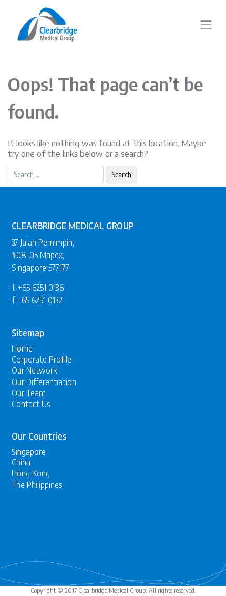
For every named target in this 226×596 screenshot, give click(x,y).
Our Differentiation (44, 382)
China (21, 462)
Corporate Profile (41, 359)
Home (22, 348)
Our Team (29, 393)
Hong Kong (31, 473)
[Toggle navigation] (206, 25)
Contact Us (31, 404)
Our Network (34, 370)
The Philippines (37, 485)
